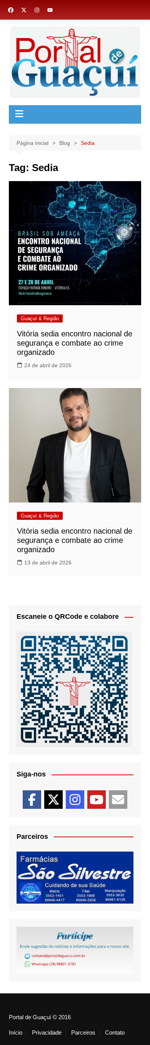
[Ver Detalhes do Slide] (75, 878)
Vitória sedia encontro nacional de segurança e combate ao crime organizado (74, 342)
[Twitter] (53, 799)
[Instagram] (75, 799)
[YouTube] (96, 799)
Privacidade (47, 1033)
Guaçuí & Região (40, 318)
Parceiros (83, 1033)
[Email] (118, 799)
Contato (115, 1033)
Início (15, 1033)
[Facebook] (32, 799)
